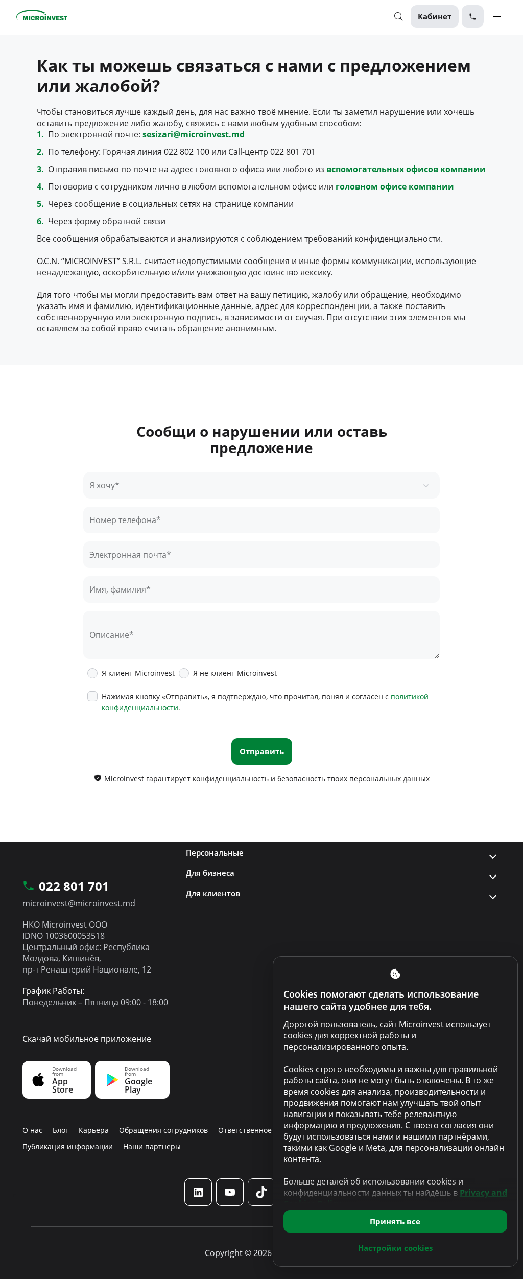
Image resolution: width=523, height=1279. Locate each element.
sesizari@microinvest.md (193, 134)
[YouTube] (230, 1191)
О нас (32, 1130)
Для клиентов (213, 893)
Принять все (395, 1221)
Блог (60, 1130)
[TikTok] (261, 1191)
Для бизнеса (210, 873)
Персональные (215, 852)
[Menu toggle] (497, 16)
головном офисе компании (395, 186)
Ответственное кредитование (271, 1130)
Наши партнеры (152, 1146)
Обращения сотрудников (163, 1130)
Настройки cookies (395, 1248)
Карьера (94, 1130)
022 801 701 (74, 886)
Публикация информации (67, 1146)
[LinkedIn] (198, 1191)
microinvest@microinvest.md (78, 903)
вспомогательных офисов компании (406, 169)
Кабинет (434, 16)
